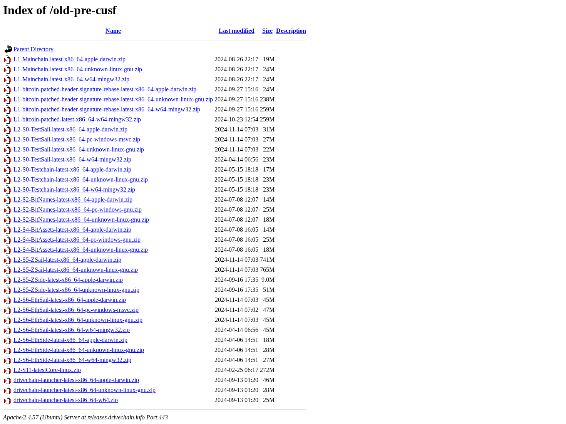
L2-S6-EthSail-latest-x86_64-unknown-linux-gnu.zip (77, 319)
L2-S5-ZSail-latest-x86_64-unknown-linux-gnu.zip (75, 269)
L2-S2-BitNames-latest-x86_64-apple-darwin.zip (72, 199)
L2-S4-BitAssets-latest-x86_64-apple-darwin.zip (72, 229)
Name (113, 30)
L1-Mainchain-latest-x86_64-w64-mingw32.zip (71, 79)
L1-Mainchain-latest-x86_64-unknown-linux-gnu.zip (77, 69)
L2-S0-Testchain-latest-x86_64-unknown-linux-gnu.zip (80, 179)
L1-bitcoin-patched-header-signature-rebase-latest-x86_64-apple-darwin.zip (104, 89)
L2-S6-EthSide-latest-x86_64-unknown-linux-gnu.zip (78, 350)
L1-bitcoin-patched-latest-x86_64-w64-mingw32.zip (77, 119)
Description (291, 30)
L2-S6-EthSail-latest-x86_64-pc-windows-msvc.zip (76, 309)
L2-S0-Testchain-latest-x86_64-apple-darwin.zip (72, 169)
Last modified (237, 30)
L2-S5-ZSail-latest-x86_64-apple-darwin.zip (67, 259)
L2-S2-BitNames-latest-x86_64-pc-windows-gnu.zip (77, 209)
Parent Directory (33, 49)
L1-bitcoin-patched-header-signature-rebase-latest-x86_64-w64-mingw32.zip (106, 109)
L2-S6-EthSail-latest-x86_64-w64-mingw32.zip (71, 329)
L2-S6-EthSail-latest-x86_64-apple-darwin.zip (69, 299)
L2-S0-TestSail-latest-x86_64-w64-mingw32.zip (72, 159)
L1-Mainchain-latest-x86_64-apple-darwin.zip (69, 59)
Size (267, 30)
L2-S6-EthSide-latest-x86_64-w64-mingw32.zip (72, 360)
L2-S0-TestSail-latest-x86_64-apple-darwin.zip (70, 129)
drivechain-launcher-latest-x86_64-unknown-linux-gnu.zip (84, 390)
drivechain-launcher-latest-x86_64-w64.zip (65, 400)
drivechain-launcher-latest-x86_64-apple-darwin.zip (76, 380)
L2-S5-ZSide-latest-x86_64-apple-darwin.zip (68, 279)
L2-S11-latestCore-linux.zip (47, 370)
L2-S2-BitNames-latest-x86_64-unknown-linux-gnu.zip (81, 219)
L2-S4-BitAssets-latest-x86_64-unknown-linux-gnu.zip (80, 249)
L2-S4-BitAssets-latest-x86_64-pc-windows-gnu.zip (77, 239)
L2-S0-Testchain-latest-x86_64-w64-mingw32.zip (74, 189)
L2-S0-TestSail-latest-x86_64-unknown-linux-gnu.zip (78, 149)
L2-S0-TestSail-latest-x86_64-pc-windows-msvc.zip (76, 139)
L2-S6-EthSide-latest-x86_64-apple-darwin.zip (70, 340)
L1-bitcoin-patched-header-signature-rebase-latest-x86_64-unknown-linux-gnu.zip (113, 99)
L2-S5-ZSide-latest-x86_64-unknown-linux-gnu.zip (76, 289)
